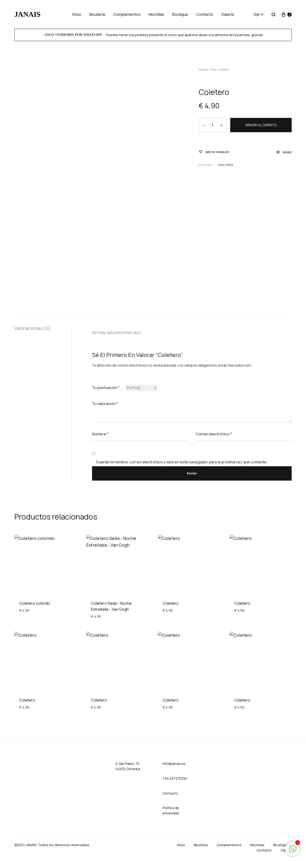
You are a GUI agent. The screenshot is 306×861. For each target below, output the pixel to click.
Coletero (171, 603)
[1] (292, 851)
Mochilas (156, 14)
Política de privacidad (171, 810)
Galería (227, 14)
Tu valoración (105, 403)
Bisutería (97, 14)
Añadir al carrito (261, 125)
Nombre (100, 434)
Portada (203, 69)
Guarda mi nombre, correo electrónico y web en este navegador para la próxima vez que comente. (182, 462)
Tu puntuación (106, 387)
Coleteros (225, 165)
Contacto (204, 14)
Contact (169, 793)
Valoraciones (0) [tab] (32, 328)
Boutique (180, 14)
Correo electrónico (214, 434)
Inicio (76, 14)
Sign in (258, 14)
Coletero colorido (34, 603)
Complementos (127, 14)
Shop (213, 69)
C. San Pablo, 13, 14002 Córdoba (127, 766)
